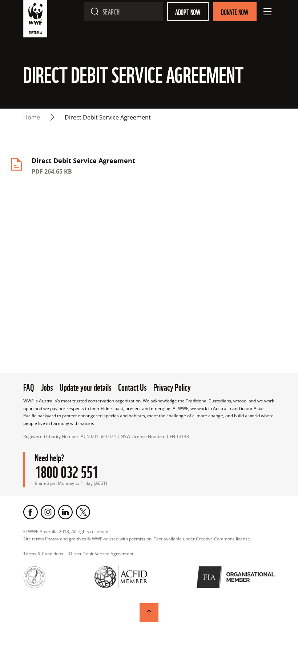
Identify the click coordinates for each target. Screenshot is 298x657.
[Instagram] (48, 512)
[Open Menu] (267, 11)
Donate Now (235, 12)
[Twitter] (83, 512)
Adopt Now (188, 12)
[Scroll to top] (149, 612)
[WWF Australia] (35, 20)
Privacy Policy (172, 386)
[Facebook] (30, 512)
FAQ (28, 386)
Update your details (86, 386)
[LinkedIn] (65, 512)
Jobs (47, 386)
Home (31, 117)
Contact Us (132, 386)
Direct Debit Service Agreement (101, 554)
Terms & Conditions (43, 554)
